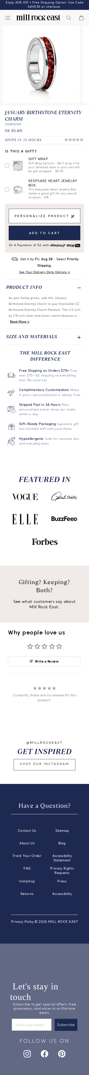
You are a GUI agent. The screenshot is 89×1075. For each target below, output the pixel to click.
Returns (27, 894)
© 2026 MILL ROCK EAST (56, 922)
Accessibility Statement (62, 858)
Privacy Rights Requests (62, 871)
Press (62, 881)
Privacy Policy (22, 922)
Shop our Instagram (44, 764)
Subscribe (66, 1025)
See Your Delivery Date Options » (44, 272)
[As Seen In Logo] (25, 496)
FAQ (26, 869)
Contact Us (27, 831)
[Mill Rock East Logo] (38, 17)
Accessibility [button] (62, 894)
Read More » (19, 322)
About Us (27, 843)
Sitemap (62, 831)
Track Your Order (27, 856)
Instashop (27, 881)
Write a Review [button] (47, 661)
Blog (62, 843)
